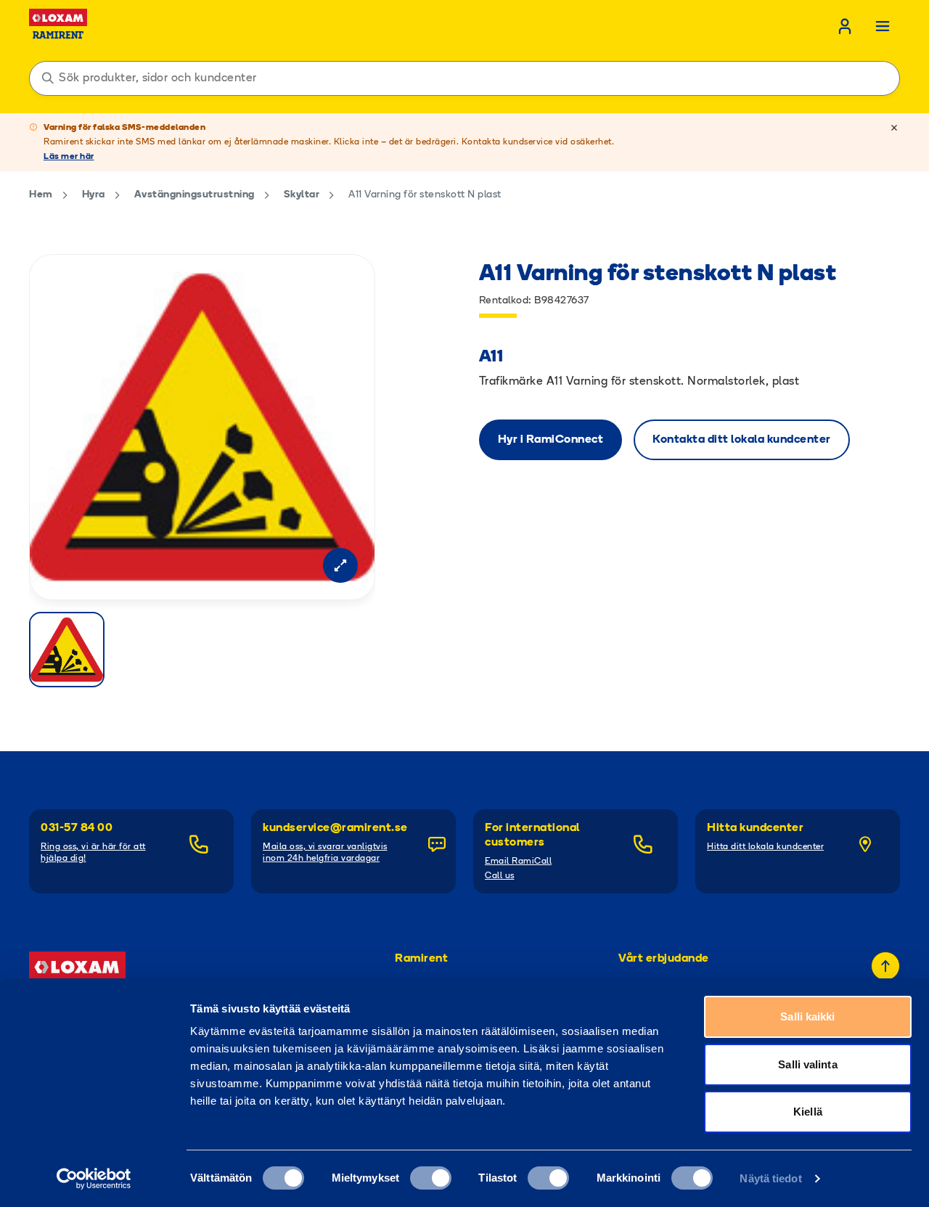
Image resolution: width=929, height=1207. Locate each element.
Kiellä (807, 1111)
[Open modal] (340, 565)
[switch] (430, 1178)
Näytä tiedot (770, 1178)
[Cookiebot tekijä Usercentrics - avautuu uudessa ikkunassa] (93, 1179)
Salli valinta (807, 1064)
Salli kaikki (807, 1016)
